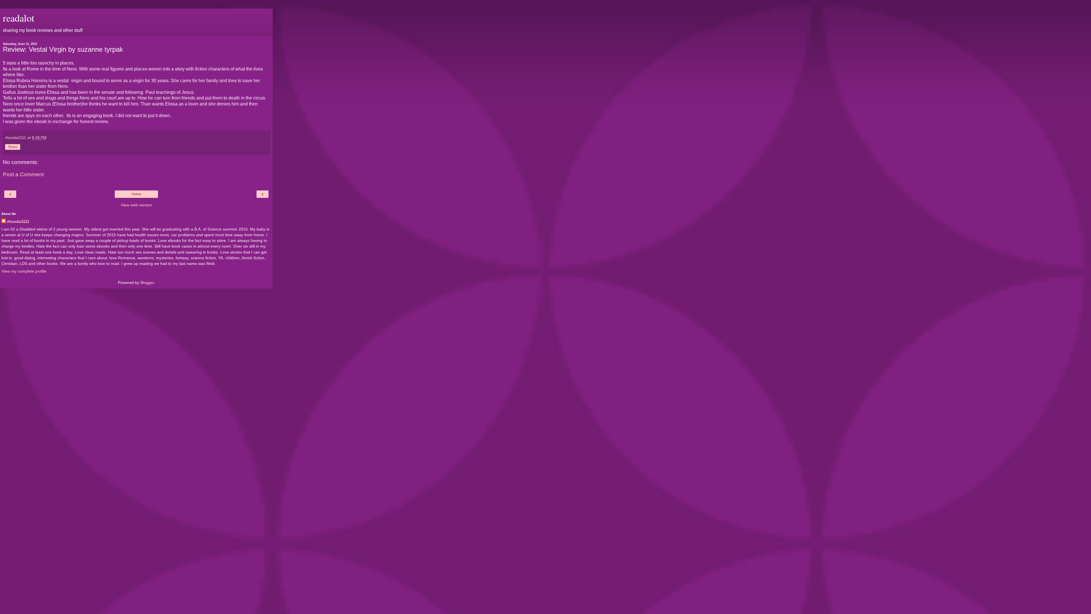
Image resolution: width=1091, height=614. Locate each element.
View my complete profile (23, 271)
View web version (136, 205)
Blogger (147, 282)
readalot (18, 17)
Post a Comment (23, 174)
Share (12, 147)
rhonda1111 (18, 221)
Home (136, 194)
